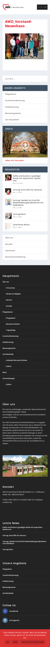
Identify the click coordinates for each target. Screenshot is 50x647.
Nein (15, 642)
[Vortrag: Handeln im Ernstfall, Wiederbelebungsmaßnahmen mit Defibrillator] (8, 202)
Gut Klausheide (12, 119)
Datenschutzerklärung (15, 257)
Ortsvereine (10, 288)
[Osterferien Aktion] (8, 226)
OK (7, 642)
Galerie (8, 366)
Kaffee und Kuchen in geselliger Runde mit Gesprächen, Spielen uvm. (27, 178)
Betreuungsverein (13, 113)
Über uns (9, 237)
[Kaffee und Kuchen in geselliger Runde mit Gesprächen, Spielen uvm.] (8, 177)
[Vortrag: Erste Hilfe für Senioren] (8, 191)
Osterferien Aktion (21, 224)
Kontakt (9, 244)
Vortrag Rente (19, 214)
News (5, 372)
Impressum (10, 250)
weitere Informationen (33, 642)
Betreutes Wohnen (13, 324)
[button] (40, 7)
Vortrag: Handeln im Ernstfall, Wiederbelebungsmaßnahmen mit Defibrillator (28, 202)
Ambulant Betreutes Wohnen (16, 360)
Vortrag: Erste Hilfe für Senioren (27, 190)
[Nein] (47, 638)
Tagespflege (11, 330)
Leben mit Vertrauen (14, 160)
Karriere (9, 300)
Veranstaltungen (9, 378)
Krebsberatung (12, 107)
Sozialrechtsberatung (15, 100)
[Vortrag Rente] (8, 216)
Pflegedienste (8, 312)
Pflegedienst (10, 94)
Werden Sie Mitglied (13, 294)
